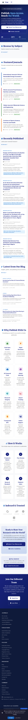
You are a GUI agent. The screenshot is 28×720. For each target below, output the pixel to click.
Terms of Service (6, 658)
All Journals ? (4, 52)
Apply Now (15, 598)
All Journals (4, 616)
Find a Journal (5, 639)
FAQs (3, 637)
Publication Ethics (6, 645)
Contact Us (4, 677)
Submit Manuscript (6, 630)
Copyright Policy (5, 649)
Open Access (5, 618)
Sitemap (4, 679)
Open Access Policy (6, 654)
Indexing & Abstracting (7, 620)
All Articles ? (4, 144)
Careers (4, 689)
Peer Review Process (7, 647)
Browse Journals (14, 31)
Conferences (5, 666)
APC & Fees (4, 635)
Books (3, 668)
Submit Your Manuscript (15, 27)
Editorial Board (5, 687)
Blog (3, 664)
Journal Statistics (6, 622)
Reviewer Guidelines (6, 673)
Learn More (15, 603)
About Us (4, 685)
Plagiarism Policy (6, 651)
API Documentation (6, 675)
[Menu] (11, 2)
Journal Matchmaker (6, 624)
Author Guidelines (15, 548)
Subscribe (24, 709)
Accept (11, 717)
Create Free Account (13, 565)
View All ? (3, 68)
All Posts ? (3, 272)
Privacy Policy (5, 656)
